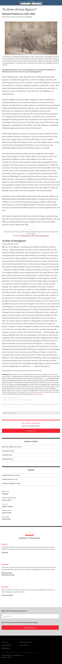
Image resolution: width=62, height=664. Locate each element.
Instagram (10, 506)
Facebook (4, 506)
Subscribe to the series (8, 575)
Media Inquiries (6, 648)
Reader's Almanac (6, 519)
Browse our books (7, 573)
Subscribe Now (31, 431)
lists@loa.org (5, 493)
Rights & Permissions (26, 642)
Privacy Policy (24, 645)
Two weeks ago (7, 455)
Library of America (6, 500)
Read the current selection (11, 447)
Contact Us (5, 642)
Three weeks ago (7, 459)
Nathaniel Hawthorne (15, 397)
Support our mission (7, 595)
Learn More (5, 552)
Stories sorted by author (10, 475)
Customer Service (7, 645)
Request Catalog (30, 628)
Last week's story (8, 451)
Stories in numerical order (11, 483)
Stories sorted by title (10, 479)
